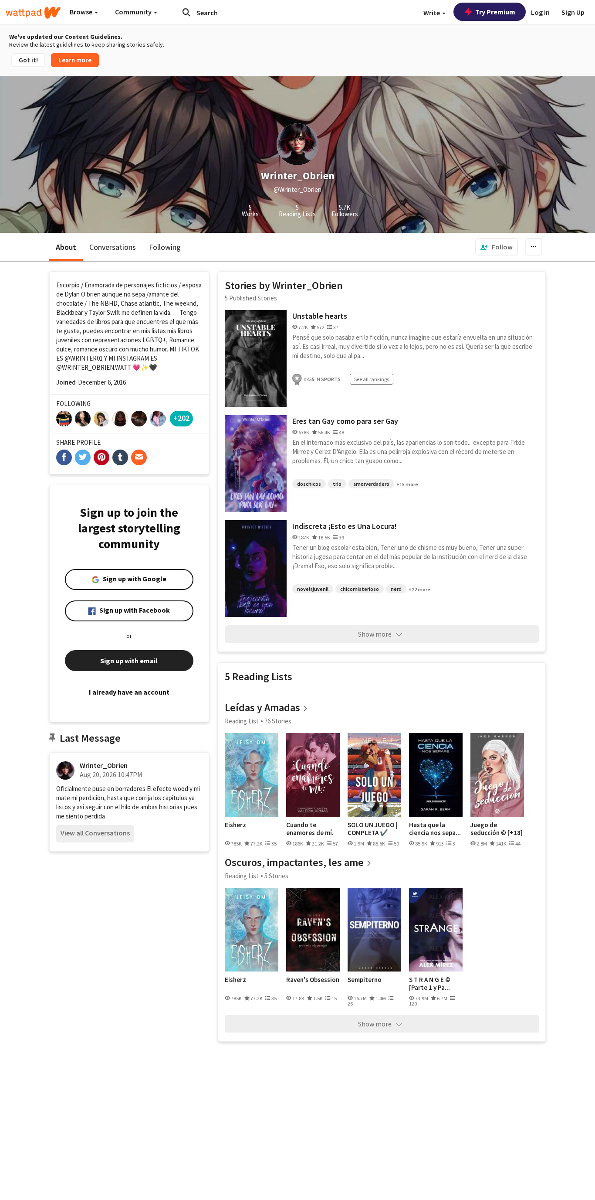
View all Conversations (95, 832)
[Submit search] (186, 12)
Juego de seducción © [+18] (496, 828)
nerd (396, 589)
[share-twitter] (83, 457)
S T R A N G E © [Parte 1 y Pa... (429, 983)
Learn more (74, 60)
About (66, 247)
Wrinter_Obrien (104, 765)
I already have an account (129, 692)
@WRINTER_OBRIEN (85, 367)
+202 (181, 418)
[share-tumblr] (120, 457)
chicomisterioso (359, 589)
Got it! (28, 60)
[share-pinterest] (101, 457)
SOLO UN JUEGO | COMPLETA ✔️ (372, 828)
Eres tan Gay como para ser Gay (345, 421)
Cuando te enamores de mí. (310, 828)
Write (432, 12)
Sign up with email (129, 660)
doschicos (309, 484)
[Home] (33, 12)
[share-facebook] (64, 457)
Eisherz (235, 825)
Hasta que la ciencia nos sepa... (435, 828)
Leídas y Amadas (262, 707)
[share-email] (139, 457)
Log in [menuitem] (540, 12)
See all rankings (371, 379)
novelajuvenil (312, 589)
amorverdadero (371, 484)
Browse (82, 11)
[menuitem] (496, 247)
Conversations (112, 247)
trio (337, 484)
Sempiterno (365, 980)
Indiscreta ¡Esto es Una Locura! (344, 526)
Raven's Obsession (312, 980)
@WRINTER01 (83, 358)
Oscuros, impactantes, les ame (294, 862)
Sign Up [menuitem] (573, 12)
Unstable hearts (319, 316)
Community (134, 11)
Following (165, 247)
